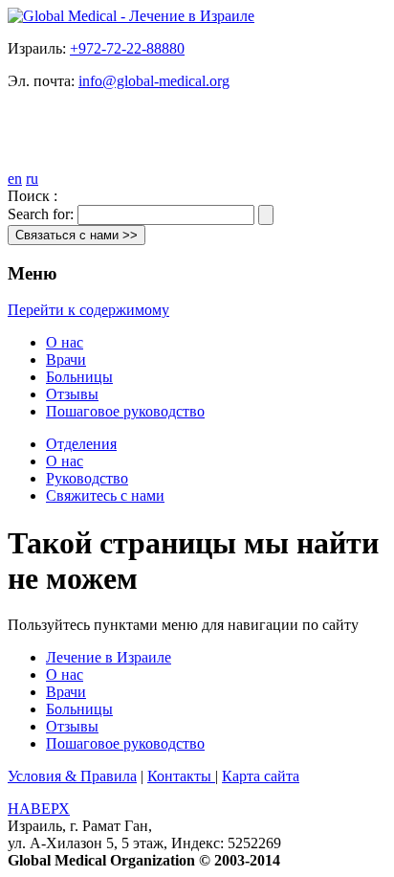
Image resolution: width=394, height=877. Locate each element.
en (15, 178)
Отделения (81, 444)
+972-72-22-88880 (127, 48)
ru (32, 178)
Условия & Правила (72, 776)
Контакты (181, 776)
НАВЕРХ (39, 808)
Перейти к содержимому (88, 310)
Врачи (66, 359)
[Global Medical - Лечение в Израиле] (131, 16)
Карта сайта (260, 776)
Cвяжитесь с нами (105, 495)
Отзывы (72, 394)
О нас (64, 342)
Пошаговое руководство (125, 411)
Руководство (87, 478)
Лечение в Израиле (108, 657)
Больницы (79, 377)
